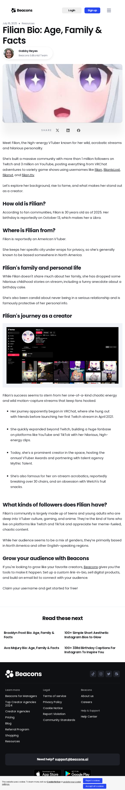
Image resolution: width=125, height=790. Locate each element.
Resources (12, 741)
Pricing (9, 717)
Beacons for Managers (21, 696)
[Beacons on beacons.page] (116, 674)
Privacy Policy (52, 702)
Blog (8, 723)
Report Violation (54, 714)
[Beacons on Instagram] (100, 674)
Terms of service (54, 696)
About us (87, 696)
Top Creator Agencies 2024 (20, 703)
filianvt (8, 175)
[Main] (22, 10)
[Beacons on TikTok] (92, 674)
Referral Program (17, 729)
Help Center (89, 716)
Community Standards (59, 720)
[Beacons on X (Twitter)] (108, 674)
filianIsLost (112, 169)
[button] (109, 10)
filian (98, 169)
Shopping (11, 735)
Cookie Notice (52, 708)
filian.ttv (28, 175)
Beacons (91, 567)
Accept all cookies (95, 786)
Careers (86, 702)
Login (71, 10)
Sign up (92, 10)
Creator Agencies (17, 711)
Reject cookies (93, 780)
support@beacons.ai (71, 759)
